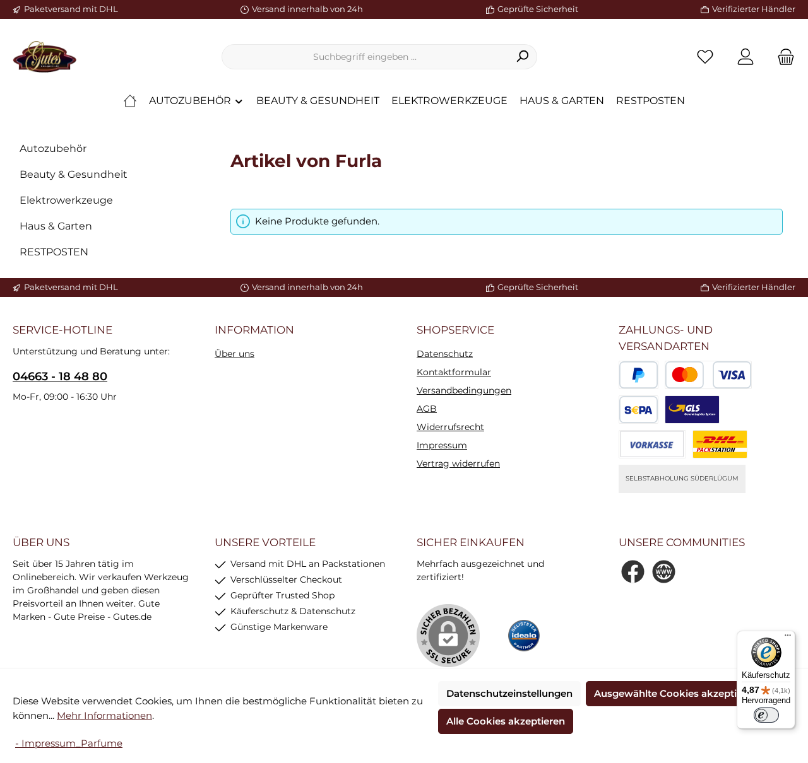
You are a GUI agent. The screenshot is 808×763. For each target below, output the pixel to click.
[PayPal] (638, 375)
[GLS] (692, 409)
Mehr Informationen (104, 715)
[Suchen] (522, 56)
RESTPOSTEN (54, 252)
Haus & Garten (56, 226)
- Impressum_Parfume (68, 743)
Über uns (234, 353)
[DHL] (719, 444)
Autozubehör (53, 148)
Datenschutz (445, 353)
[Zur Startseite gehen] (44, 57)
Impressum (442, 445)
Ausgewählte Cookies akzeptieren (676, 693)
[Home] (130, 101)
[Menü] (787, 638)
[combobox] (365, 56)
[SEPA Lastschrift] (638, 409)
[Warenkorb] (782, 57)
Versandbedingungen (464, 390)
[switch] (766, 715)
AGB (427, 408)
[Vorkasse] (652, 444)
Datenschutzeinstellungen (509, 693)
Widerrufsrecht (450, 427)
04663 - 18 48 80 (60, 376)
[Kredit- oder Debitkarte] (708, 375)
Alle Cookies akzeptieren (505, 721)
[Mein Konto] (745, 57)
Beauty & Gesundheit (74, 174)
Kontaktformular (454, 372)
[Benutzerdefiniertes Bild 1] (524, 635)
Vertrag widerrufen (458, 463)
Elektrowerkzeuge (66, 200)
